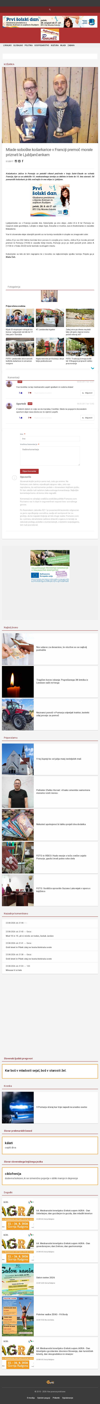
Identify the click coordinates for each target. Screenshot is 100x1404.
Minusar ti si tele (14, 970)
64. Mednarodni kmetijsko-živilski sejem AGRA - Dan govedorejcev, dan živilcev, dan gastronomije (63, 1245)
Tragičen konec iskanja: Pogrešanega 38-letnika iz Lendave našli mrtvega (62, 681)
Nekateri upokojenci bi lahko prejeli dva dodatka (61, 824)
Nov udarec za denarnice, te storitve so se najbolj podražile (61, 648)
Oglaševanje (67, 1398)
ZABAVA (71, 45)
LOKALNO (7, 45)
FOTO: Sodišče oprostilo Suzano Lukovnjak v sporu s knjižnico (63, 890)
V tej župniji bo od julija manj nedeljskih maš (58, 759)
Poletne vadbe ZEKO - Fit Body (52, 1314)
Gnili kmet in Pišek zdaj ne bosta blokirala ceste (29, 947)
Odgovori (87, 393)
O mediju (31, 1398)
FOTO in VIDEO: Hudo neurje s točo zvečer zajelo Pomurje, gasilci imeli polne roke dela (61, 857)
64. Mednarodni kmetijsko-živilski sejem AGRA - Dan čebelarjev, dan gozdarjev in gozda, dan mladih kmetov (64, 1212)
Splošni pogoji (43, 1398)
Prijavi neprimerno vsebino (43, 393)
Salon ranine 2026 (45, 1277)
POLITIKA (29, 45)
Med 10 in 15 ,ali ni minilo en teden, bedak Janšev (30, 936)
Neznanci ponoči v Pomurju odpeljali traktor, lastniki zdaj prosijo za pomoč (62, 714)
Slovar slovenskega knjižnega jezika (23, 1161)
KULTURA (55, 45)
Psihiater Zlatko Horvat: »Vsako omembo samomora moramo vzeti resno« (63, 791)
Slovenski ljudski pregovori (18, 1058)
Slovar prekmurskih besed (18, 1130)
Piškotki (56, 1398)
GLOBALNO (18, 45)
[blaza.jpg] (50, 296)
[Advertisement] (50, 1016)
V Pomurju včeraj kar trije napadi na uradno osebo (61, 1107)
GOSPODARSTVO (41, 45)
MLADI (63, 45)
